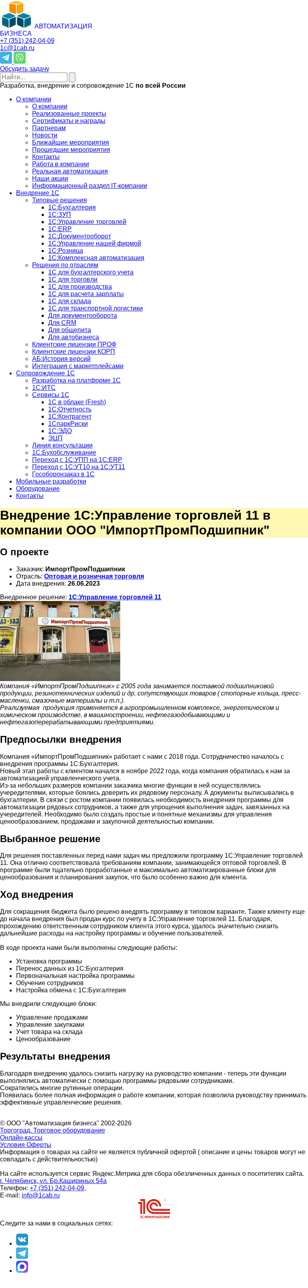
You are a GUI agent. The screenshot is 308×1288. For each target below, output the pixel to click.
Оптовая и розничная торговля (94, 576)
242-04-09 (27, 40)
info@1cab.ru (41, 1195)
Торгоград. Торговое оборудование (52, 1130)
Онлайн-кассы (21, 1137)
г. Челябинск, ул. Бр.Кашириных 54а (53, 1180)
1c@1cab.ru (17, 47)
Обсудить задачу (24, 68)
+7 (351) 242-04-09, (58, 1188)
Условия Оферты (25, 1144)
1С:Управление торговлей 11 (115, 597)
